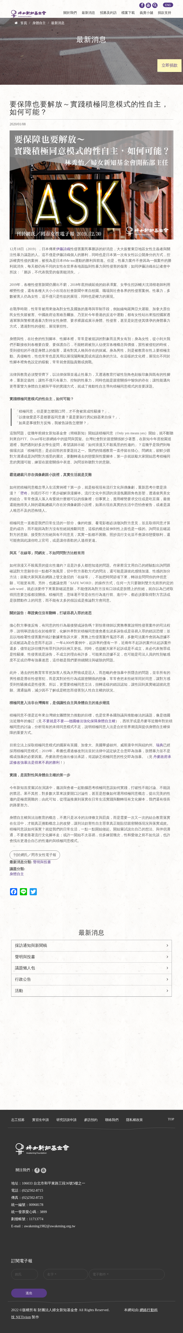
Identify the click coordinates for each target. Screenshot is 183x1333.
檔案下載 (128, 12)
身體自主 (39, 23)
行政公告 (23, 979)
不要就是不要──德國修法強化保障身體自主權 (79, 721)
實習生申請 (40, 1120)
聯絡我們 (112, 1120)
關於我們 (70, 12)
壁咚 (23, 493)
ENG (168, 5)
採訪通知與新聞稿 (31, 945)
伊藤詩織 (63, 249)
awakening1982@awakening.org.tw (49, 1226)
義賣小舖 (146, 12)
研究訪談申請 (66, 1120)
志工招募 (18, 1120)
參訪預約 (91, 1120)
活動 (19, 990)
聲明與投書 (42, 862)
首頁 (23, 23)
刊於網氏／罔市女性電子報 (34, 855)
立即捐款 (170, 65)
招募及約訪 (108, 12)
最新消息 (88, 12)
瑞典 (159, 745)
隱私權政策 (134, 1120)
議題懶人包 (25, 968)
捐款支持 (164, 12)
